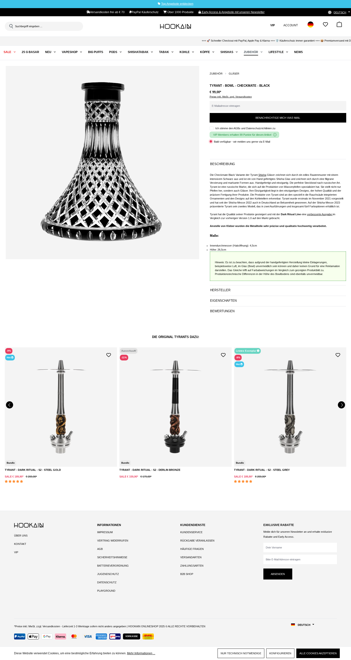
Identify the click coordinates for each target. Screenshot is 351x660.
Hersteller (220, 290)
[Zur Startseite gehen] (175, 26)
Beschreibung (222, 164)
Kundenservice (191, 532)
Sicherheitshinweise (112, 557)
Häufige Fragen (192, 548)
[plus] (36, 480)
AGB (100, 548)
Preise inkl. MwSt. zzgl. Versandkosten (231, 96)
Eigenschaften (223, 300)
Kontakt (20, 543)
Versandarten (191, 557)
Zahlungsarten (191, 565)
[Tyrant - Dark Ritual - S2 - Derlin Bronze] (175, 407)
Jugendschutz (108, 574)
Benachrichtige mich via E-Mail (277, 117)
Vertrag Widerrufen (112, 540)
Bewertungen (222, 311)
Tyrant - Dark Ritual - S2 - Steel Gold (33, 469)
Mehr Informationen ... (141, 653)
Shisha (262, 174)
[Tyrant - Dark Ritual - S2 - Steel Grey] (290, 407)
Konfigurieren (280, 653)
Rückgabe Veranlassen (197, 540)
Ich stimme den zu (245, 128)
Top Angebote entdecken (177, 3)
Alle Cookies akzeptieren (318, 653)
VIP (16, 552)
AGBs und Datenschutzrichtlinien (253, 128)
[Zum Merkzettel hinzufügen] (109, 354)
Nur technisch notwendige (241, 653)
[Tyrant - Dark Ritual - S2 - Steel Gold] (61, 407)
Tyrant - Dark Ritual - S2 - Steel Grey (262, 469)
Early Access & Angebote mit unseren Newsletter (233, 12)
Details (175, 471)
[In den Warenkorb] (56, 480)
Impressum (105, 532)
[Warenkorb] (339, 26)
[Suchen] (10, 26)
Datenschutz (107, 582)
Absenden (278, 574)
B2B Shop (186, 574)
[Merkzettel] (325, 26)
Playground (106, 590)
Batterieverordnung (113, 565)
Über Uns (20, 535)
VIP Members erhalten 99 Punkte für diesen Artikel (242, 134)
